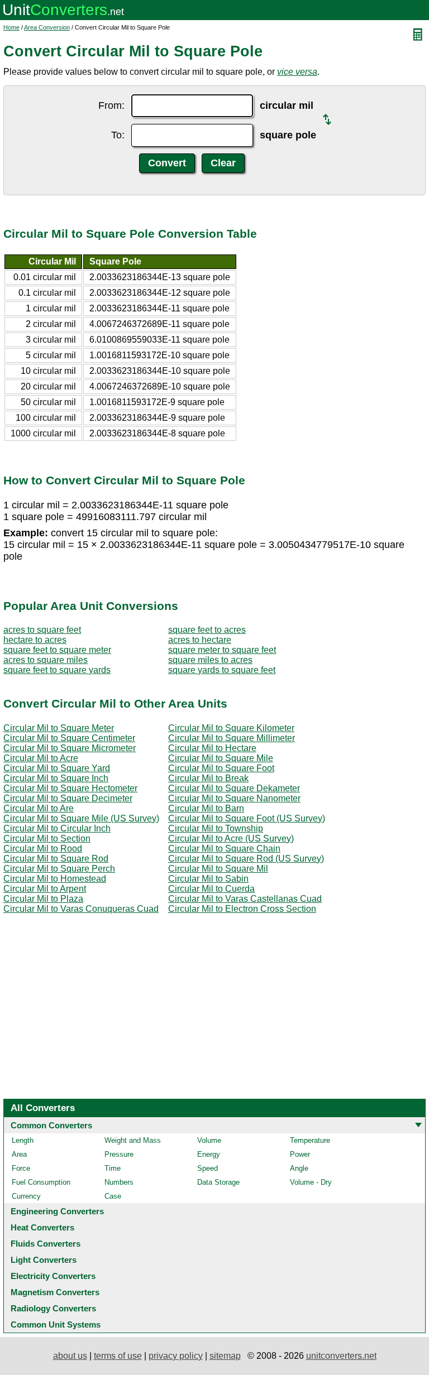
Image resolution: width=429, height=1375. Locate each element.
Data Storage (218, 1182)
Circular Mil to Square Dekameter (234, 788)
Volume (209, 1140)
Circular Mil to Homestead (54, 878)
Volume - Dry (311, 1182)
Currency (26, 1196)
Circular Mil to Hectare (212, 748)
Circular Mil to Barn (206, 808)
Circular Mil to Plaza (43, 898)
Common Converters (51, 1125)
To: (118, 135)
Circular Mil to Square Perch (59, 868)
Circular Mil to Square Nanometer (234, 798)
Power (300, 1154)
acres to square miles (45, 660)
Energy (208, 1154)
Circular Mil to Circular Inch (57, 828)
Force (21, 1168)
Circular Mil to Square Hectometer (70, 788)
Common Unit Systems (56, 1324)
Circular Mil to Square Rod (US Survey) (246, 858)
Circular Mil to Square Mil (218, 868)
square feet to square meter (57, 650)
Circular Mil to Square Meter (58, 728)
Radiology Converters (53, 1308)
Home (11, 27)
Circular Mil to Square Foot (221, 768)
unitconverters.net (341, 1355)
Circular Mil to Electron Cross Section (242, 909)
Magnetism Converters (55, 1292)
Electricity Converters (53, 1276)
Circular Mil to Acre (40, 758)
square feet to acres (207, 629)
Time (112, 1168)
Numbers (119, 1182)
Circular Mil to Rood (42, 848)
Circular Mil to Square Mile (220, 758)
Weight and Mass (132, 1140)
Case (112, 1196)
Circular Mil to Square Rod (55, 858)
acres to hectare (199, 640)
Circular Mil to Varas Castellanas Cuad (245, 898)
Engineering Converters (57, 1211)
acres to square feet (42, 629)
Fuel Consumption (41, 1182)
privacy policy (176, 1355)
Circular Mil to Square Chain (224, 848)
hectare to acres (34, 640)
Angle (299, 1168)
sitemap (225, 1355)
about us (70, 1355)
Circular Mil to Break (208, 778)
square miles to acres (210, 660)
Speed (207, 1168)
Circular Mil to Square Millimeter (231, 738)
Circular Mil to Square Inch (55, 778)
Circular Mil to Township (215, 828)
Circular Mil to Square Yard (56, 768)
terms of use (118, 1355)
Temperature (310, 1140)
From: (111, 105)
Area (19, 1154)
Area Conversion (47, 27)
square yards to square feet (221, 670)
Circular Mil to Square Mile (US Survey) (81, 818)
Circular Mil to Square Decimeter (67, 798)
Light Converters (44, 1260)
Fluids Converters (45, 1243)
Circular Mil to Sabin (208, 878)
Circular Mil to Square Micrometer (69, 748)
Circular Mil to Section (46, 838)
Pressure (119, 1154)
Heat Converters (42, 1227)
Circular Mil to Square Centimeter (69, 738)
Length (23, 1140)
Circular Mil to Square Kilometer (231, 728)
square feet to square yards (57, 670)
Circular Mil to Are (38, 808)
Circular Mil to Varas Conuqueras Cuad (81, 909)
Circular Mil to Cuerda (211, 888)
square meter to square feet (222, 650)
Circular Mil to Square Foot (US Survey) (246, 818)
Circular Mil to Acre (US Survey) (231, 838)
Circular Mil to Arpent (44, 888)
